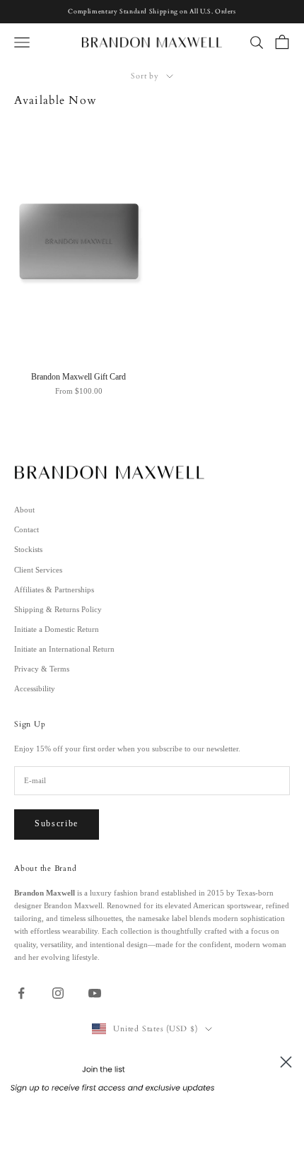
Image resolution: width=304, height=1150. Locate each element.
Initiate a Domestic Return (56, 629)
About (24, 509)
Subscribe (56, 823)
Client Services (38, 569)
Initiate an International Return (64, 649)
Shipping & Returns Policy (58, 609)
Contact (26, 529)
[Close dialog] (286, 1062)
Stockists (28, 549)
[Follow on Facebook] (21, 993)
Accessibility (34, 688)
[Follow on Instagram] (58, 993)
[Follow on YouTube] (95, 993)
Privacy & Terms (41, 668)
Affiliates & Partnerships (54, 589)
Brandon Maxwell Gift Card (78, 377)
